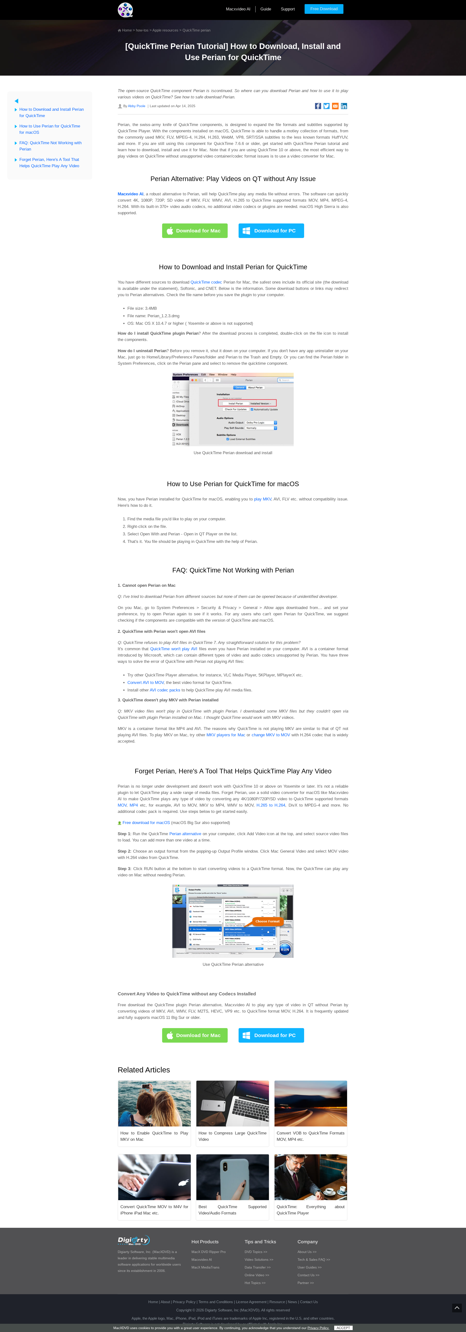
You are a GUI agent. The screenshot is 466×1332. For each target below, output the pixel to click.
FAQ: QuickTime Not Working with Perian (50, 146)
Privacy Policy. (318, 1328)
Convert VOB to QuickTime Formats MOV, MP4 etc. (311, 1136)
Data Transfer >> (258, 1267)
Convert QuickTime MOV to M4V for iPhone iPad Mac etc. (154, 1210)
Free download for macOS (146, 822)
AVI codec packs (165, 690)
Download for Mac (198, 230)
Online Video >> (257, 1275)
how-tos (142, 30)
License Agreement (251, 1302)
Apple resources (165, 30)
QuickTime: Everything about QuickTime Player (311, 1210)
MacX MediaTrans (205, 1267)
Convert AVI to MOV (145, 682)
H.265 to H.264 (271, 805)
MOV (122, 805)
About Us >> (307, 1252)
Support (288, 9)
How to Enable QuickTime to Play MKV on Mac (154, 1136)
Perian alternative (185, 834)
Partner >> (306, 1283)
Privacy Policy (184, 1302)
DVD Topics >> (256, 1252)
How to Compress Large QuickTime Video (232, 1136)
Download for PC (275, 230)
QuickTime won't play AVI (173, 649)
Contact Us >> (308, 1275)
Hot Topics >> (255, 1283)
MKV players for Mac (226, 735)
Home (127, 30)
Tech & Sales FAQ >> (314, 1259)
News (292, 1302)
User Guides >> (310, 1267)
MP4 (134, 805)
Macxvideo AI (238, 9)
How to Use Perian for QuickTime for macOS (49, 129)
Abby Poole (136, 106)
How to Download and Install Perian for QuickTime (51, 112)
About (165, 1302)
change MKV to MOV (271, 735)
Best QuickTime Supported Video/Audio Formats (232, 1210)
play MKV (262, 499)
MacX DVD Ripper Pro (208, 1252)
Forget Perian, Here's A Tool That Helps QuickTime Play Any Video (49, 162)
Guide (265, 9)
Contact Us (309, 1302)
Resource (277, 1302)
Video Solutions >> (259, 1259)
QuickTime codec (206, 282)
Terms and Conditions (216, 1302)
